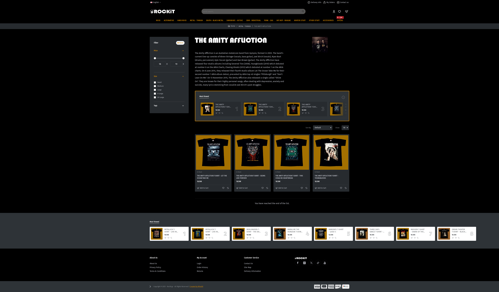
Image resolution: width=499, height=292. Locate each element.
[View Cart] (346, 11)
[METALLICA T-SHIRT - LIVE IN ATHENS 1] (198, 234)
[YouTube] (325, 263)
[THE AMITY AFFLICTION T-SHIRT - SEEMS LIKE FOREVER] (293, 109)
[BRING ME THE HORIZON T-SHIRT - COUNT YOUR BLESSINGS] (280, 234)
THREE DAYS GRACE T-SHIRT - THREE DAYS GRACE (376, 230)
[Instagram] (304, 263)
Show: (337, 128)
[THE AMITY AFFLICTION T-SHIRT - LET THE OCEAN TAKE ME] (336, 109)
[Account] (334, 11)
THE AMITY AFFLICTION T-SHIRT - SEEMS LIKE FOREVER (310, 105)
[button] (216, 113)
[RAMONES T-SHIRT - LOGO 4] (321, 234)
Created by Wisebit (196, 286)
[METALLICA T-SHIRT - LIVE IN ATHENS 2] (157, 234)
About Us (153, 257)
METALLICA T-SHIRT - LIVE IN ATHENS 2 (170, 230)
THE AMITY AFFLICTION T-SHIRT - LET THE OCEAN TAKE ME (212, 177)
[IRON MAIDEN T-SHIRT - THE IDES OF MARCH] (239, 234)
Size (155, 76)
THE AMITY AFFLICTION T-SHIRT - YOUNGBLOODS (223, 105)
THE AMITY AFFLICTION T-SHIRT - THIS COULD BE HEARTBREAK (267, 105)
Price (156, 51)
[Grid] (197, 128)
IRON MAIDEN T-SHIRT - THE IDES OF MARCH (253, 230)
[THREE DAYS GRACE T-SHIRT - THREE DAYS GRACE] (362, 234)
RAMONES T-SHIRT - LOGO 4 (336, 230)
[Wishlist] (340, 11)
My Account (202, 257)
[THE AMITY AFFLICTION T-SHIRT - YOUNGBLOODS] (207, 109)
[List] (202, 128)
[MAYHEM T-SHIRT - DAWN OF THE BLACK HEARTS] (403, 234)
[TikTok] (318, 263)
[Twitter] (311, 263)
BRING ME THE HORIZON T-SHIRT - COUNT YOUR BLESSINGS (295, 230)
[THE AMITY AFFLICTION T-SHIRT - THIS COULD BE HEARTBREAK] (250, 109)
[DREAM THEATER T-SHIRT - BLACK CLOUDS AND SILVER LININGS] (444, 234)
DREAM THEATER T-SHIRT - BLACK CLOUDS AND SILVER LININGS (458, 230)
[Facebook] (298, 263)
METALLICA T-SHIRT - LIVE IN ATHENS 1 (211, 230)
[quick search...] (303, 11)
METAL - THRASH (245, 26)
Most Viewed (204, 96)
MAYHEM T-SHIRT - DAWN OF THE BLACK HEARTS (418, 230)
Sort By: (308, 128)
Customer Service (251, 257)
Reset (181, 43)
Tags (155, 106)
